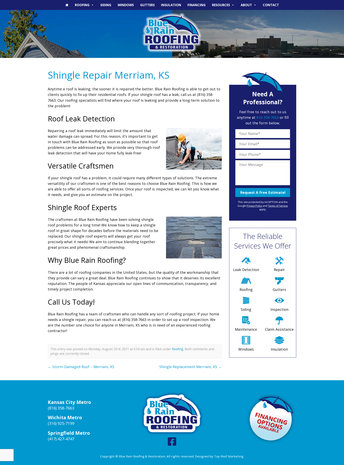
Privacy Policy (254, 206)
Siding (105, 5)
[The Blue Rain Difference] (67, 5)
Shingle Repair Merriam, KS (108, 74)
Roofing (82, 5)
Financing (197, 5)
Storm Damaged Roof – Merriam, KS (81, 366)
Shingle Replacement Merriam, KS (190, 366)
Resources (221, 5)
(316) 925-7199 (61, 423)
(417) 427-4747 (61, 439)
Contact (271, 5)
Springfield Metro (69, 433)
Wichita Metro (65, 417)
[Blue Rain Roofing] (172, 33)
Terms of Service (278, 206)
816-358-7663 (267, 117)
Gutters (147, 5)
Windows (126, 5)
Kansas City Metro (69, 402)
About (246, 5)
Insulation (171, 5)
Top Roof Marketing (228, 456)
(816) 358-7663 (61, 408)
